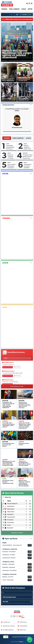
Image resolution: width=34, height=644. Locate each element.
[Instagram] (17, 616)
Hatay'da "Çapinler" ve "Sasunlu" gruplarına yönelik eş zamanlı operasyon (11, 156)
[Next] (22, 616)
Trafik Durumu (23, 622)
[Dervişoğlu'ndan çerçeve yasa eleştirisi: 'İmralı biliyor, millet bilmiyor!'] (9, 415)
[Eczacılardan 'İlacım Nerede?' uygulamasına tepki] (9, 472)
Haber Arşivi (23, 629)
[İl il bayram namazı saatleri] (25, 435)
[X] (14, 616)
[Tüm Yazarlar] (31, 105)
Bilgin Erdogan (17, 127)
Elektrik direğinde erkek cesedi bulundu (27, 147)
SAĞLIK (23, 9)
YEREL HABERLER (14, 9)
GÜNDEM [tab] (7, 138)
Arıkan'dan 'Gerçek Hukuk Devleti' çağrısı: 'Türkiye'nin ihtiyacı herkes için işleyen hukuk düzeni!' (25, 425)
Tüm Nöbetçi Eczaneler (17, 386)
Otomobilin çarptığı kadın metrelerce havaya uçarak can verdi (10, 147)
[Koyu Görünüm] (27, 3)
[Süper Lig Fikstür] (31, 538)
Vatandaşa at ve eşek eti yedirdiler (27, 166)
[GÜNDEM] (31, 218)
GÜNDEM (4, 9)
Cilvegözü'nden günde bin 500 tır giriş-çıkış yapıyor (27, 156)
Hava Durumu (6, 622)
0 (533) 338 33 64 (8, 367)
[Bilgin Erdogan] (17, 120)
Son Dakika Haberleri (8, 629)
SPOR (4, 307)
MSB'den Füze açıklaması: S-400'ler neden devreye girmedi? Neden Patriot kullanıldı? (24, 483)
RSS (6, 636)
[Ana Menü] (31, 3)
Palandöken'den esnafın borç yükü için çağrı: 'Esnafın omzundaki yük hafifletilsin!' (8, 405)
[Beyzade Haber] (7, 3)
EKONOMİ (25, 153)
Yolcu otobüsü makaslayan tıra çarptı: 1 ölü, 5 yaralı (11, 166)
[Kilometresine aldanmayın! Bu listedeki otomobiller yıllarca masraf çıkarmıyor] (25, 394)
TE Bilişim (21, 641)
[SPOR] (31, 307)
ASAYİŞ (7, 143)
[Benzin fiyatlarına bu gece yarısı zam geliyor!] (9, 435)
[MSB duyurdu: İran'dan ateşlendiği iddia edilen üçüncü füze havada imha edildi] (9, 453)
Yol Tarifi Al (17, 367)
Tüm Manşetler (23, 626)
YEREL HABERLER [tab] (17, 138)
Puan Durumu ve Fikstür (9, 626)
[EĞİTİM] (31, 173)
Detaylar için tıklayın (17, 532)
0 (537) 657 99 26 (8, 375)
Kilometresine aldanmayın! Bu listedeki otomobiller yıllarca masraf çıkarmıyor (25, 405)
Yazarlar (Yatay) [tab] (8, 105)
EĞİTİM (30, 9)
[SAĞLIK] (31, 262)
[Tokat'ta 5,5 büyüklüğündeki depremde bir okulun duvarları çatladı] (25, 453)
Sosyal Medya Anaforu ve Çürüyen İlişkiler (17, 109)
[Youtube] (20, 616)
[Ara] (29, 3)
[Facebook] (11, 616)
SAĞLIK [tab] (28, 138)
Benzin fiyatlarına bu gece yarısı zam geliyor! (8, 445)
